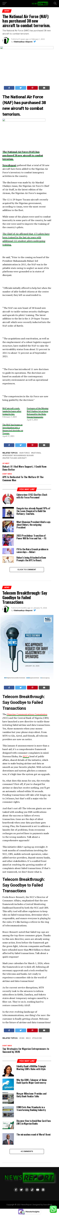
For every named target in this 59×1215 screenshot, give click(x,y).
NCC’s (26, 756)
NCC (29, 1038)
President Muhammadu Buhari (19, 455)
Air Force (25, 453)
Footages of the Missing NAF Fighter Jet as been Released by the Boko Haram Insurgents (37, 412)
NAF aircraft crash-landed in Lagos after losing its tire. (11, 411)
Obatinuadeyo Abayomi (23, 42)
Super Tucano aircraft (15, 458)
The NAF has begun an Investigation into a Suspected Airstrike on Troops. (12, 429)
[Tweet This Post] (20, 88)
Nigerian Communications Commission (26, 714)
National (36, 453)
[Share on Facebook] (9, 88)
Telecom (37, 1038)
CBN (22, 1038)
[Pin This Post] (32, 88)
